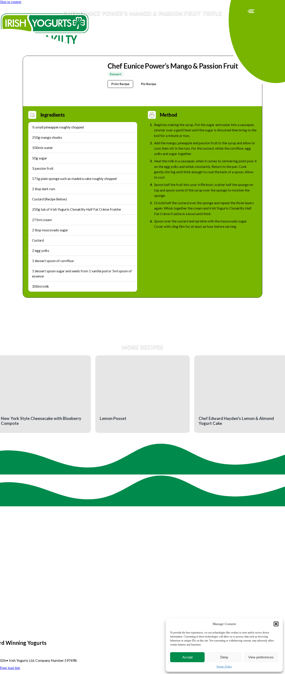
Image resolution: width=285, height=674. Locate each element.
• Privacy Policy (90, 660)
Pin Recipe (148, 84)
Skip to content (10, 2)
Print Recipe (120, 84)
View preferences (261, 657)
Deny (224, 657)
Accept (187, 657)
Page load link (10, 668)
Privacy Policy (224, 666)
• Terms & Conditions (119, 660)
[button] (276, 624)
